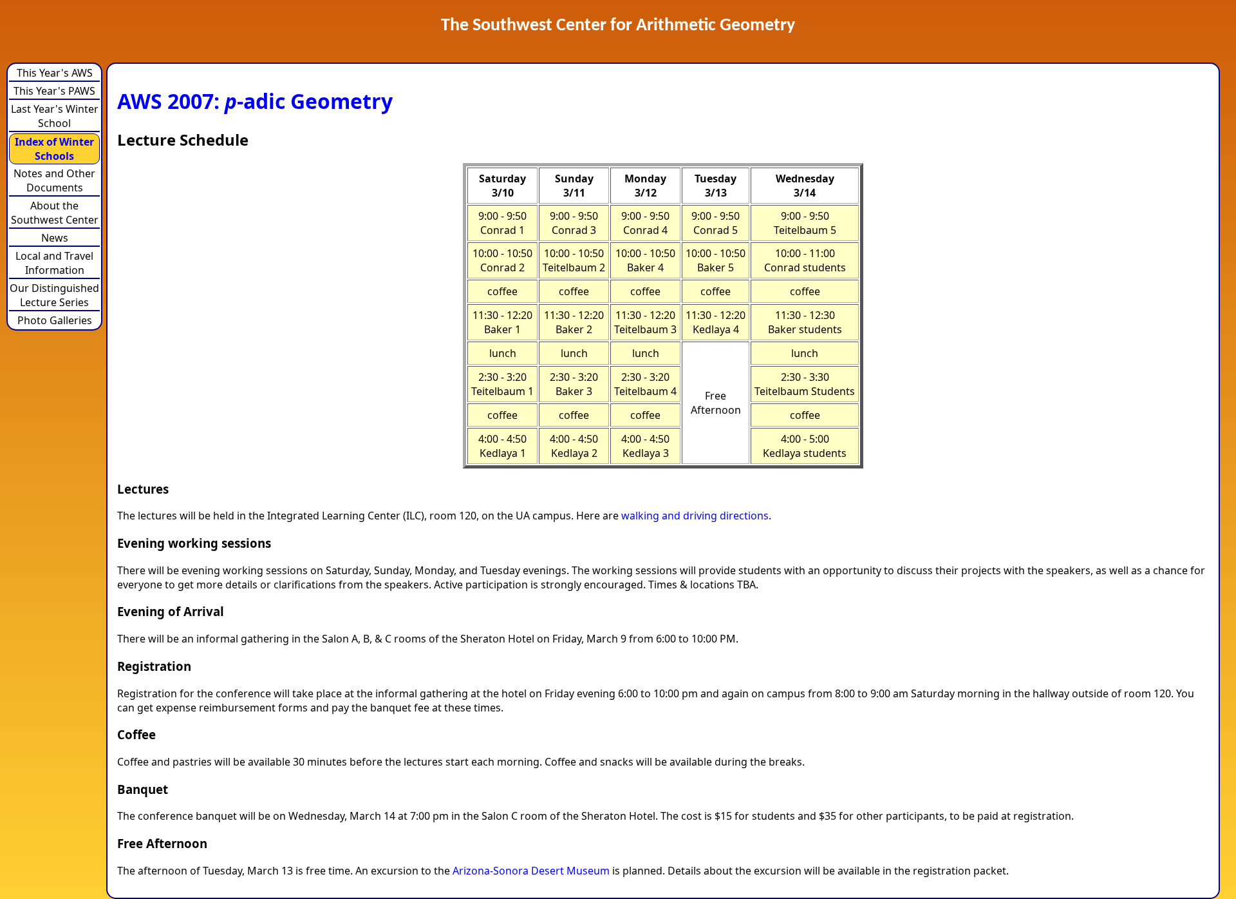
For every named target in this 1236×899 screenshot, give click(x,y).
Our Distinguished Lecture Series (54, 295)
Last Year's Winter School (54, 116)
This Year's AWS (55, 73)
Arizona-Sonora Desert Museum (531, 871)
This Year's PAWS (54, 91)
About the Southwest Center (54, 212)
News (54, 238)
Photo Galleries (54, 320)
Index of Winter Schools (54, 149)
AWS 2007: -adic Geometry (255, 101)
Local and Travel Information (54, 263)
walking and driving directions (695, 515)
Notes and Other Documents (54, 180)
